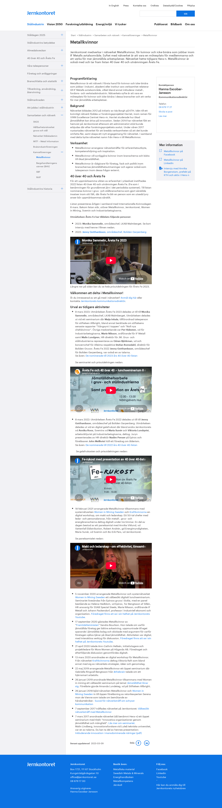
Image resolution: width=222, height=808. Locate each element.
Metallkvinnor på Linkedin (173, 161)
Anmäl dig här (129, 297)
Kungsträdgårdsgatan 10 (84, 773)
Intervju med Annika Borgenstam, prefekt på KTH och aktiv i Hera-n (177, 171)
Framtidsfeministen (87, 624)
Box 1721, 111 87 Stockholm (85, 769)
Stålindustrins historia (39, 188)
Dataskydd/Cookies (173, 5)
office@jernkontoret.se (83, 777)
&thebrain (119, 671)
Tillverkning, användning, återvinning (41, 90)
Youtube (161, 777)
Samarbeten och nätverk (41, 115)
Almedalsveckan (36, 50)
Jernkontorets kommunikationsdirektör (103, 301)
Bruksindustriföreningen (45, 146)
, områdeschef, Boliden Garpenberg (114, 231)
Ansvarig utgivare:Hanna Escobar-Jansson (84, 789)
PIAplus (191, 5)
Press (126, 5)
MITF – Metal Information (46, 141)
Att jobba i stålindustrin (40, 107)
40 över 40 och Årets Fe (41, 58)
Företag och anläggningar (42, 73)
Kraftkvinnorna (138, 511)
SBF (38, 171)
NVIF (38, 177)
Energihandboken (123, 777)
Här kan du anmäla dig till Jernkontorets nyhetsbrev (171, 786)
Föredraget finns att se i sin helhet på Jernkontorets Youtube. (112, 615)
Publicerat (161, 24)
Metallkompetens (123, 781)
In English (114, 5)
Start (73, 35)
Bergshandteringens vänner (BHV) (46, 164)
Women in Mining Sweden (109, 511)
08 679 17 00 (77, 781)
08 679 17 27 (165, 106)
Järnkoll (117, 784)
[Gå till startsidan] (41, 12)
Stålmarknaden (36, 99)
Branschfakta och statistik (42, 81)
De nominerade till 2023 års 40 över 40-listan (111, 355)
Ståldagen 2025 (36, 35)
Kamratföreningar (42, 152)
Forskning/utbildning (79, 24)
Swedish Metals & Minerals (128, 773)
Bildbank (176, 24)
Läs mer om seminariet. (121, 723)
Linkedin (161, 773)
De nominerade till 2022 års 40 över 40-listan (111, 444)
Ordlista (155, 5)
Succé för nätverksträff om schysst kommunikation (105, 702)
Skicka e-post (165, 111)
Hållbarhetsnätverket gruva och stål (43, 128)
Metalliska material (124, 769)
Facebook (161, 769)
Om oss (190, 24)
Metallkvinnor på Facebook (173, 152)
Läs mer (167, 115)
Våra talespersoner (38, 65)
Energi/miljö (104, 24)
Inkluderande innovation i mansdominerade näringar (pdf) (108, 733)
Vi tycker (120, 24)
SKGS (36, 121)
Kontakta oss (139, 5)
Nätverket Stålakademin (45, 135)
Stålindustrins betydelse (41, 42)
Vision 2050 (55, 24)
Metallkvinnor (43, 157)
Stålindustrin (35, 24)
